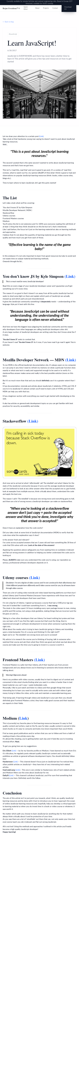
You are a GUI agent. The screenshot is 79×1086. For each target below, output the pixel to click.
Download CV (67, 8)
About (37, 8)
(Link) (41, 136)
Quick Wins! (26, 8)
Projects (46, 8)
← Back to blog (8, 22)
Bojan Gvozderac (10, 8)
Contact (55, 8)
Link (23, 718)
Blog (18, 8)
